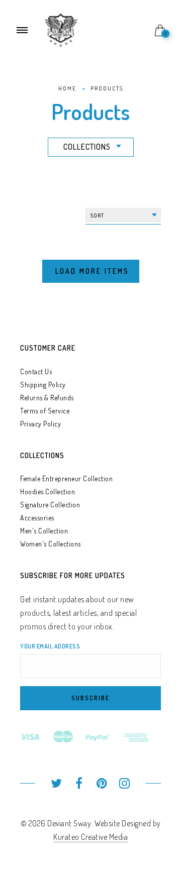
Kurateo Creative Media (90, 837)
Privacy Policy (40, 423)
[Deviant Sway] (61, 29)
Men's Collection (44, 530)
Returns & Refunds (47, 397)
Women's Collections (50, 543)
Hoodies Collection (47, 491)
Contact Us (36, 371)
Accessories (37, 517)
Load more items (92, 271)
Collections (87, 147)
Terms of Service (44, 410)
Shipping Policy (43, 384)
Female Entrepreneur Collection (66, 478)
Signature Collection (50, 504)
